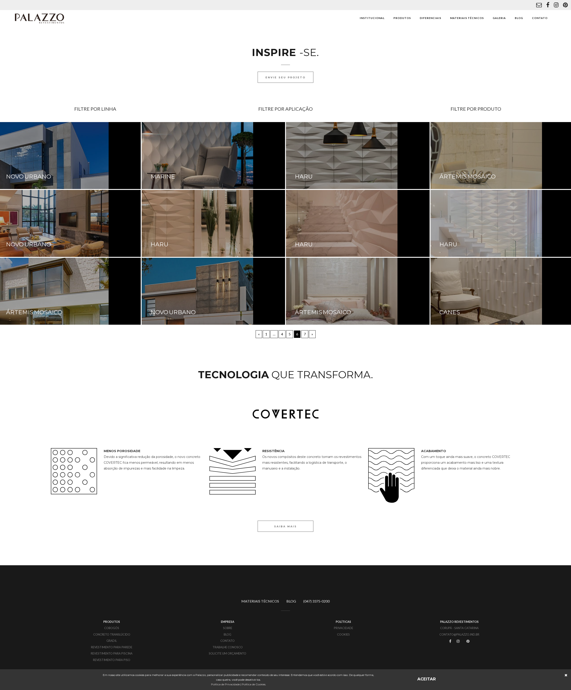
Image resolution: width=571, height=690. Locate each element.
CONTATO (540, 18)
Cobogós (111, 628)
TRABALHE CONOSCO (228, 647)
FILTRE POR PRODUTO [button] (476, 109)
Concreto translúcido (111, 634)
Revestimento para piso (111, 660)
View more (213, 155)
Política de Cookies (253, 684)
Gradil (111, 640)
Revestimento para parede (111, 647)
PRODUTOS (402, 18)
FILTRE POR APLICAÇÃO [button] (285, 109)
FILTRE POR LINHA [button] (95, 109)
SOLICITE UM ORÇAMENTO (227, 653)
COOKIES (343, 634)
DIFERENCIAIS (430, 18)
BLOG (519, 18)
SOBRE (227, 628)
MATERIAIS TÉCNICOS (467, 18)
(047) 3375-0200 (316, 601)
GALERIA (499, 18)
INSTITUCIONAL (372, 18)
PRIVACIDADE (343, 628)
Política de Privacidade (225, 684)
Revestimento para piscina (111, 653)
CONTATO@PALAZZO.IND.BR (459, 634)
